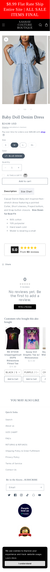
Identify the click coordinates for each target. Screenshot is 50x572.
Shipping (5, 127)
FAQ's (8, 438)
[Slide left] (19, 109)
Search (9, 419)
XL (33, 146)
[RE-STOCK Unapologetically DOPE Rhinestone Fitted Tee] (12, 338)
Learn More (10, 558)
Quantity (6, 162)
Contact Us (11, 469)
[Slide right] (31, 109)
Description (10, 191)
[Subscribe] (41, 487)
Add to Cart (13, 379)
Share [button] (8, 264)
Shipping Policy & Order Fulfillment (23, 451)
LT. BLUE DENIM (13, 156)
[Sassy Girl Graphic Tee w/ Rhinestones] (31, 338)
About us (10, 426)
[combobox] (12, 372)
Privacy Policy (12, 457)
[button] (3, 25)
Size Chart (26, 191)
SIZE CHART (12, 432)
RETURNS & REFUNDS (16, 444)
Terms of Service (14, 463)
